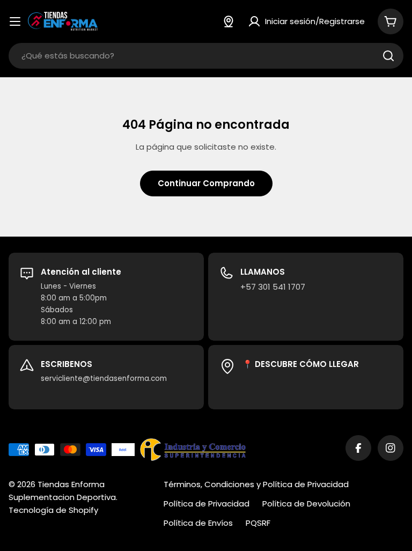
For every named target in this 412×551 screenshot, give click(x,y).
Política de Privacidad (206, 503)
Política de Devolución (306, 503)
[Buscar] (388, 55)
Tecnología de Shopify (53, 510)
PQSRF (258, 522)
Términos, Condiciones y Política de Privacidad (256, 484)
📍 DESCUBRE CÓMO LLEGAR (300, 364)
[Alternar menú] (15, 21)
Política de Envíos (198, 522)
